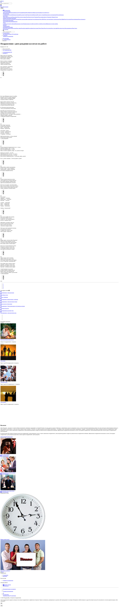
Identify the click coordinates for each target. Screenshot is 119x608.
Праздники (5, 16)
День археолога (22, 19)
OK (1, 605)
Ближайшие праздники (8, 27)
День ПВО (42, 19)
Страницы (5, 35)
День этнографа (54, 28)
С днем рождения (6, 11)
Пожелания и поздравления (50, 14)
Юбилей (5, 24)
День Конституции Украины (32, 17)
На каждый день (23, 14)
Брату (41, 12)
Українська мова (7, 34)
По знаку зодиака (41, 14)
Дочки (39, 12)
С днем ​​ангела (6, 14)
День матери (14, 17)
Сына (36, 12)
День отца (10, 17)
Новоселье (35, 14)
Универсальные (6, 26)
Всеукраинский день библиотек (33, 19)
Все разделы (5, 29)
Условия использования (8, 591)
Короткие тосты (50, 23)
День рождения (6, 12)
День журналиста (81, 19)
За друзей (39, 23)
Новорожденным (16, 14)
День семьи (5, 17)
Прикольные (12, 12)
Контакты (5, 576)
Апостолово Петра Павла (8, 21)
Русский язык (14, 34)
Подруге (47, 12)
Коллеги (16, 12)
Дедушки (20, 12)
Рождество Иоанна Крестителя (9, 28)
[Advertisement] (37, 87)
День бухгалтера (67, 19)
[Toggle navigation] (1, 8)
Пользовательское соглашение (9, 589)
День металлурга (61, 28)
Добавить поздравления (8, 36)
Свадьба (11, 14)
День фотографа (24, 28)
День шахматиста (68, 28)
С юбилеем (12, 23)
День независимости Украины (44, 17)
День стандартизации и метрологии (51, 19)
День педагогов (6, 19)
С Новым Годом (54, 17)
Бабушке (24, 12)
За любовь (56, 23)
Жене (29, 12)
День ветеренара (74, 19)
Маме (34, 12)
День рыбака (30, 28)
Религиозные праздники (8, 20)
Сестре (44, 12)
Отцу (32, 12)
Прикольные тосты (19, 23)
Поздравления (7, 10)
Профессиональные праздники (9, 18)
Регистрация (5, 6)
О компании (5, 575)
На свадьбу (35, 23)
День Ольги (74, 28)
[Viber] (3, 593)
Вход (1, 6)
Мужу (27, 12)
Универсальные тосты (28, 23)
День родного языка (21, 17)
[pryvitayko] (2, 571)
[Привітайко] (2, 1)
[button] (6, 436)
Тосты (4, 22)
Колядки (15, 21)
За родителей (44, 23)
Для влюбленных (60, 14)
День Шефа (61, 19)
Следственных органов (14, 19)
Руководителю (30, 14)
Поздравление (6, 13)
